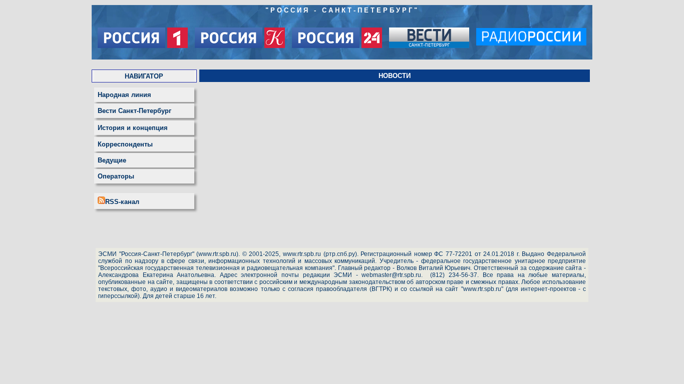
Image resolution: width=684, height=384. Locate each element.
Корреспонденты (125, 144)
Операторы (116, 176)
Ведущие (112, 160)
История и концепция (133, 128)
